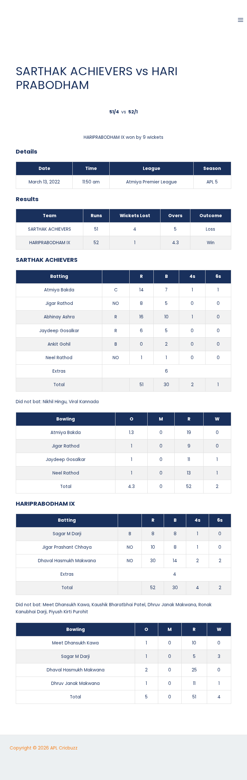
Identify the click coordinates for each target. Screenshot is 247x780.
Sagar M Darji (67, 534)
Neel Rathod (59, 358)
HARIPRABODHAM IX (49, 243)
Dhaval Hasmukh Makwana (67, 561)
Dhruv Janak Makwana (172, 605)
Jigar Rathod (59, 303)
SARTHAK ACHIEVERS (49, 229)
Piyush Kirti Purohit (68, 612)
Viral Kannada (84, 402)
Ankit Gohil (59, 344)
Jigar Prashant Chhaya (67, 547)
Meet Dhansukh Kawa (66, 605)
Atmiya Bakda (59, 290)
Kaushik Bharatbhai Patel (118, 605)
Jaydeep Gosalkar (59, 331)
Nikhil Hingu (55, 402)
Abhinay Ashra (59, 317)
